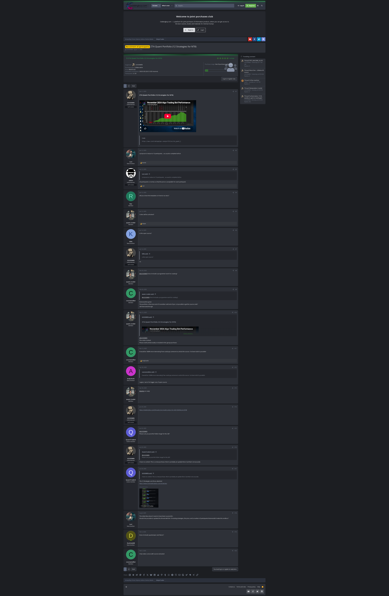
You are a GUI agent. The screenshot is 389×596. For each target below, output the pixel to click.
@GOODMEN (143, 274)
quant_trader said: (148, 294)
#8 (236, 270)
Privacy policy (251, 587)
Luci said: (145, 174)
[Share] (233, 91)
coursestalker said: (148, 372)
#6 (236, 230)
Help (258, 587)
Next (133, 86)
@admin (141, 391)
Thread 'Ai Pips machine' (251, 80)
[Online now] (131, 540)
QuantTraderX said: (148, 452)
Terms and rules (241, 587)
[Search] (262, 6)
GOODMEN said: (147, 317)
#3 (236, 169)
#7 (236, 249)
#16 (236, 447)
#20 (236, 551)
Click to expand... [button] (188, 333)
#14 (236, 407)
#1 (236, 91)
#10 (236, 312)
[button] (160, 6)
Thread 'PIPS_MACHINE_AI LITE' (253, 60)
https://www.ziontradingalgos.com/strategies (153, 483)
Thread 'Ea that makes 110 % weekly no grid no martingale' (253, 97)
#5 (236, 211)
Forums (155, 5)
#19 (236, 532)
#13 (236, 388)
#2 (236, 150)
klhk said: (145, 254)
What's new (165, 5)
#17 (236, 469)
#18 (236, 513)
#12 (236, 367)
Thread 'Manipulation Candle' (253, 88)
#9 (236, 289)
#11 (236, 348)
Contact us (232, 587)
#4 (236, 192)
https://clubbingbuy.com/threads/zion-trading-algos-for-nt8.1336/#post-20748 (163, 410)
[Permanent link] (174, 95)
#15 (236, 428)
